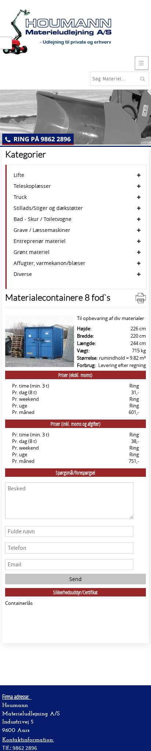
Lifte (19, 175)
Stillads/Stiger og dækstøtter (48, 208)
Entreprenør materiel (40, 241)
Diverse (23, 274)
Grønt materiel (31, 252)
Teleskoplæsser (32, 186)
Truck (20, 197)
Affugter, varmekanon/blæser (49, 263)
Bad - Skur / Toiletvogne (42, 219)
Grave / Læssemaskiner (42, 230)
